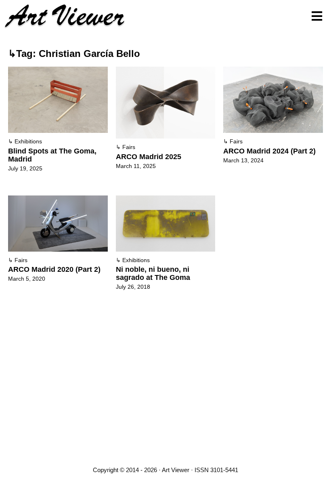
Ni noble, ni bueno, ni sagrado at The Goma (153, 273)
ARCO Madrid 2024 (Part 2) (269, 151)
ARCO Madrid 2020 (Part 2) (54, 269)
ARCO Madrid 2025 (148, 157)
